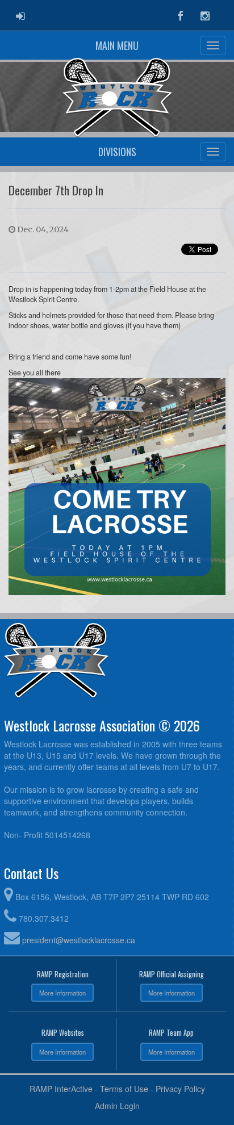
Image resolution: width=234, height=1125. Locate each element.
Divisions (117, 151)
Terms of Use (124, 1088)
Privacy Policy (180, 1088)
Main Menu (117, 45)
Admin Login (117, 1105)
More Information (62, 992)
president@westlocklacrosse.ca (78, 940)
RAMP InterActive (61, 1088)
